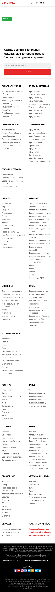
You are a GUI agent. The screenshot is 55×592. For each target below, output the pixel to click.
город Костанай (8, 130)
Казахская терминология (12, 494)
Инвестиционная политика (40, 213)
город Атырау (7, 110)
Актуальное (7, 213)
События (5, 497)
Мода (4, 451)
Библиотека (7, 364)
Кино (4, 403)
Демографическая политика (40, 220)
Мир (3, 207)
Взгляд (5, 507)
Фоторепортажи (9, 460)
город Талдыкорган (37, 136)
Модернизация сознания (12, 370)
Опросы (5, 242)
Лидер (4, 485)
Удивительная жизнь (37, 497)
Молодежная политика (38, 210)
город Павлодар (8, 136)
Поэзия (5, 342)
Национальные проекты (39, 253)
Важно (32, 286)
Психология (33, 482)
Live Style (6, 427)
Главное (32, 272)
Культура (6, 385)
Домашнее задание (10, 438)
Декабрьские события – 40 (13, 235)
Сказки (5, 367)
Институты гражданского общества (39, 236)
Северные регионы (11, 125)
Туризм (5, 310)
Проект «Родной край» (38, 441)
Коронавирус (7, 536)
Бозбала (5, 432)
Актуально (34, 199)
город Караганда (36, 101)
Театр (4, 400)
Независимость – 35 (10, 232)
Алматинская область (38, 133)
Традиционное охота (37, 406)
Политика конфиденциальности (34, 561)
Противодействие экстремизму (9, 489)
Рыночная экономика (11, 294)
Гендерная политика (37, 216)
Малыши (32, 432)
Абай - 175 (33, 326)
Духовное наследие (11, 334)
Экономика (7, 286)
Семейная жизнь (9, 448)
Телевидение (7, 406)
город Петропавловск (11, 143)
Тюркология (33, 304)
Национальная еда (36, 397)
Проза (4, 345)
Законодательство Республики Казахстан (38, 467)
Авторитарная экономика (12, 298)
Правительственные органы (40, 241)
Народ (31, 269)
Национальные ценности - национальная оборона (40, 452)
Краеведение (34, 307)
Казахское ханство (37, 298)
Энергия (32, 491)
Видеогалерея (35, 448)
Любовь (5, 445)
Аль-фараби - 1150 (36, 322)
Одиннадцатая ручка (10, 361)
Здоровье (6, 482)
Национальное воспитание (40, 400)
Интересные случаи (10, 454)
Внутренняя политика (38, 204)
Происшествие (8, 248)
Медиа (4, 416)
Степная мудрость (9, 352)
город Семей (7, 175)
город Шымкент (35, 143)
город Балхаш (34, 117)
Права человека (35, 247)
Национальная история (38, 291)
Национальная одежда (38, 403)
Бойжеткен (6, 435)
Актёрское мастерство (11, 397)
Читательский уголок (11, 441)
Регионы (5, 513)
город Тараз (34, 152)
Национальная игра (37, 393)
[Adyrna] (11, 3)
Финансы (6, 319)
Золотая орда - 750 (37, 319)
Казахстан (6, 204)
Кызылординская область (39, 161)
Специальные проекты (38, 445)
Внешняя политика (36, 207)
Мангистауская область (12, 101)
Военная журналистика (12, 457)
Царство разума (35, 494)
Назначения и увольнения (39, 244)
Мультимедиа (7, 238)
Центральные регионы (39, 86)
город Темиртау (35, 114)
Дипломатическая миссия (40, 257)
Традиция (32, 390)
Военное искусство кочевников (37, 311)
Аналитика (6, 313)
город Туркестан (35, 149)
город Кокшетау (35, 98)
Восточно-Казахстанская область (12, 182)
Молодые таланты (36, 435)
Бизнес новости (8, 316)
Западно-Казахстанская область (12, 93)
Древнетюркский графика (40, 316)
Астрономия (34, 485)
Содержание (34, 504)
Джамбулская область (38, 155)
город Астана (34, 92)
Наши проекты (8, 226)
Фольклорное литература (39, 438)
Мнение (5, 223)
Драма (5, 348)
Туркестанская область (38, 146)
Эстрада (5, 412)
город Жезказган (36, 110)
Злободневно (8, 476)
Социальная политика (38, 223)
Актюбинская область (11, 113)
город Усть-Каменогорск (12, 178)
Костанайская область (11, 133)
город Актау (7, 104)
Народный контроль (10, 301)
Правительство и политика (40, 226)
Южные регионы (37, 125)
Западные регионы (11, 86)
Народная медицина (10, 532)
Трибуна (32, 275)
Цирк (4, 409)
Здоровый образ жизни (11, 529)
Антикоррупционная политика (10, 305)
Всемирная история (37, 294)
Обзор (4, 503)
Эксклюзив (6, 510)
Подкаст (5, 500)
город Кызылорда (36, 158)
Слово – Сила (7, 358)
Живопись (6, 390)
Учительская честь (36, 501)
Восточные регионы (11, 170)
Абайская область (9, 187)
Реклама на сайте (10, 561)
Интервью (6, 220)
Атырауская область (10, 107)
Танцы (4, 393)
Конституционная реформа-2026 (36, 261)
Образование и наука (39, 476)
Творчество (7, 339)
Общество (6, 210)
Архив (4, 245)
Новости (6, 199)
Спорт (4, 216)
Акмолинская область (38, 95)
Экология (6, 516)
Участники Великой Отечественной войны (38, 461)
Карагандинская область (39, 104)
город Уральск (8, 97)
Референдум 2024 (36, 278)
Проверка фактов (36, 457)
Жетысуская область (37, 139)
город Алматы (34, 130)
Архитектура (7, 419)
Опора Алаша (7, 374)
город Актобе (7, 116)
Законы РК (33, 250)
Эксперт (5, 229)
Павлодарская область (11, 139)
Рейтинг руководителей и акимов (39, 230)
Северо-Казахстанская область (11, 147)
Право (31, 266)
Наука (31, 488)
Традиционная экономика (13, 291)
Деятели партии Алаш (38, 301)
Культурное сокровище (11, 355)
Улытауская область (37, 107)
